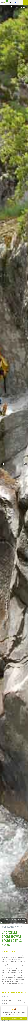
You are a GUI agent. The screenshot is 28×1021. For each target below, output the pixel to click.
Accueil (4, 926)
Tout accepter (23, 1018)
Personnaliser (14, 1018)
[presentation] (2, 464)
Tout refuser (5, 1018)
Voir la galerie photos (20, 7)
